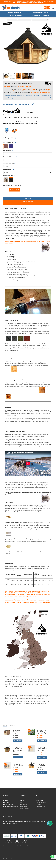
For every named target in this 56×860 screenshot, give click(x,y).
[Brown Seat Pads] (6, 146)
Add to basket (14, 189)
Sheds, (25, 2)
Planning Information (41, 802)
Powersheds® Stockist (25, 810)
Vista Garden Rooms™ (25, 808)
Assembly (22, 800)
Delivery (21, 802)
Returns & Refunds (40, 806)
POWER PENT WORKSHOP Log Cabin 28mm (42, 749)
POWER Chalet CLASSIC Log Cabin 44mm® (41, 732)
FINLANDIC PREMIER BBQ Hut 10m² (41, 765)
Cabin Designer (23, 804)
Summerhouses (31, 1)
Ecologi (7, 823)
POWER (17, 1)
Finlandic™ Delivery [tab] (28, 204)
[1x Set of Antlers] (6, 180)
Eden (12, 823)
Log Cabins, (23, 1)
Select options (18, 740)
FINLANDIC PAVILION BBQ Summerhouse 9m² (17, 750)
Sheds (38, 1)
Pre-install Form (39, 804)
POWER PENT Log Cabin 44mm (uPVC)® (18, 765)
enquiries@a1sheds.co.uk (12, 806)
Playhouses (40, 2)
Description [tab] (28, 198)
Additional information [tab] (28, 201)
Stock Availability (23, 806)
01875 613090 (10, 804)
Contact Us (6, 802)
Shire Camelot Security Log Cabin (17, 732)
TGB (21, 2)
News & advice (39, 800)
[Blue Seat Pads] (11, 146)
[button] (45, 7)
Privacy (37, 808)
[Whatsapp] (52, 856)
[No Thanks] (11, 180)
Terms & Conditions (40, 810)
